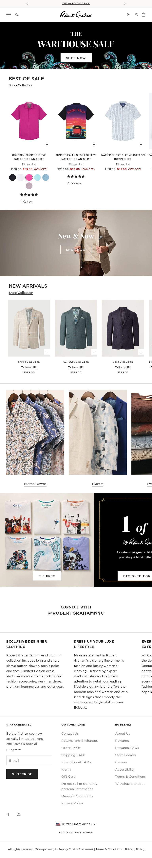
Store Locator (125, 755)
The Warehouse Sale (76, 3)
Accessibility (125, 769)
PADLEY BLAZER (29, 362)
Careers (121, 762)
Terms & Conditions (130, 776)
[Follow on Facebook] (8, 814)
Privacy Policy (72, 803)
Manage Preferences (77, 796)
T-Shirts (47, 575)
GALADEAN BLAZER (76, 362)
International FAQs (76, 762)
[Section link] (76, 45)
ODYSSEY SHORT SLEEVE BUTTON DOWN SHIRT (29, 157)
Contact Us (70, 733)
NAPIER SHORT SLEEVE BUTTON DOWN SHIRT (123, 157)
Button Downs (35, 483)
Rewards (122, 740)
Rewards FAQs (127, 747)
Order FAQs (71, 747)
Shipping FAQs (73, 755)
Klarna (66, 769)
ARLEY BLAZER (123, 362)
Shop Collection (21, 85)
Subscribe (22, 773)
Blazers (97, 483)
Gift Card (68, 776)
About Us (122, 733)
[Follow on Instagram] (19, 814)
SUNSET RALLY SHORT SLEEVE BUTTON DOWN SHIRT (76, 157)
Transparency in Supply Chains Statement (64, 849)
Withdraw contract (129, 783)
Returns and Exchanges (79, 740)
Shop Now (76, 57)
